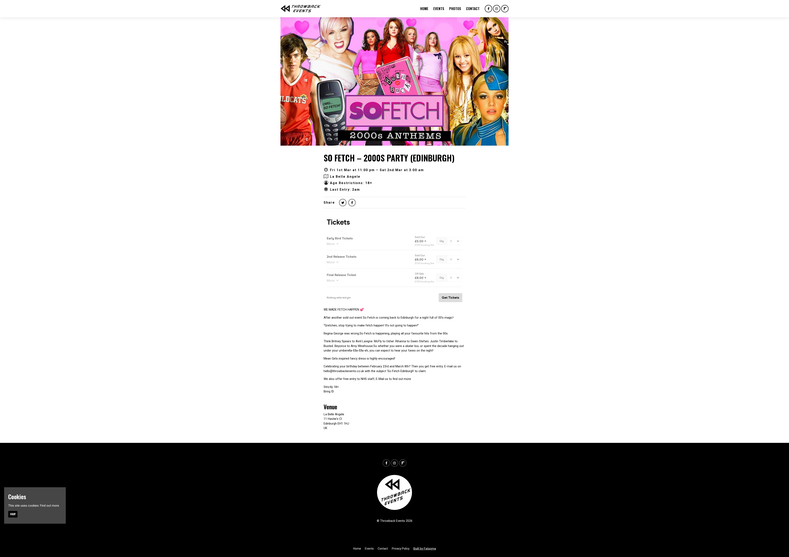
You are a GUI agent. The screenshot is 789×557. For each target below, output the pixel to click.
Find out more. (50, 505)
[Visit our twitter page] (342, 203)
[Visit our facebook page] (488, 9)
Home (424, 8)
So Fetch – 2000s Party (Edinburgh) (389, 158)
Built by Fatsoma (424, 548)
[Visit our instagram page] (496, 9)
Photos (455, 8)
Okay (13, 514)
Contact (473, 8)
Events (438, 8)
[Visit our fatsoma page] (505, 9)
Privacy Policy (400, 548)
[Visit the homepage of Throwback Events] (300, 8)
